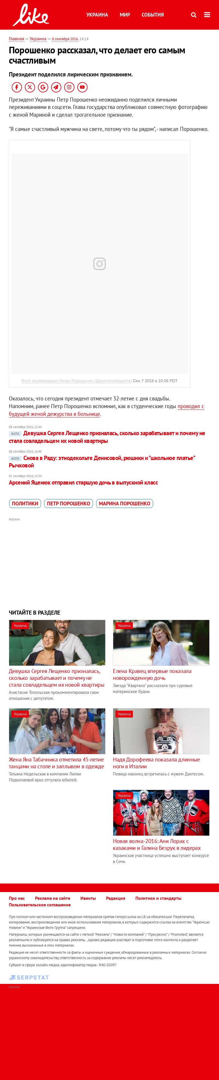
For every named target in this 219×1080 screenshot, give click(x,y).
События (153, 14)
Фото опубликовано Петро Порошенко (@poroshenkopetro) (76, 380)
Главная (16, 38)
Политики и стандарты (158, 898)
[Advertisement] (109, 563)
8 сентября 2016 (65, 39)
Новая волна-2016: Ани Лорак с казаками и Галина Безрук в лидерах (156, 844)
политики (25, 503)
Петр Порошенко (68, 503)
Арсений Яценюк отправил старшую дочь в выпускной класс (83, 482)
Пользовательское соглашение (40, 904)
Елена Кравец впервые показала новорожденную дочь (152, 674)
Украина (97, 14)
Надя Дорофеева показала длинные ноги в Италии (156, 763)
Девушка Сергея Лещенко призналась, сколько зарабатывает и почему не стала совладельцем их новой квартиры (107, 436)
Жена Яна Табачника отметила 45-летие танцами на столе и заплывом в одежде (56, 763)
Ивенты (88, 898)
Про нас (17, 898)
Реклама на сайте (52, 898)
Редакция (115, 898)
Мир (125, 14)
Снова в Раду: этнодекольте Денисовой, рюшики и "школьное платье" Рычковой (101, 461)
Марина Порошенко (124, 503)
